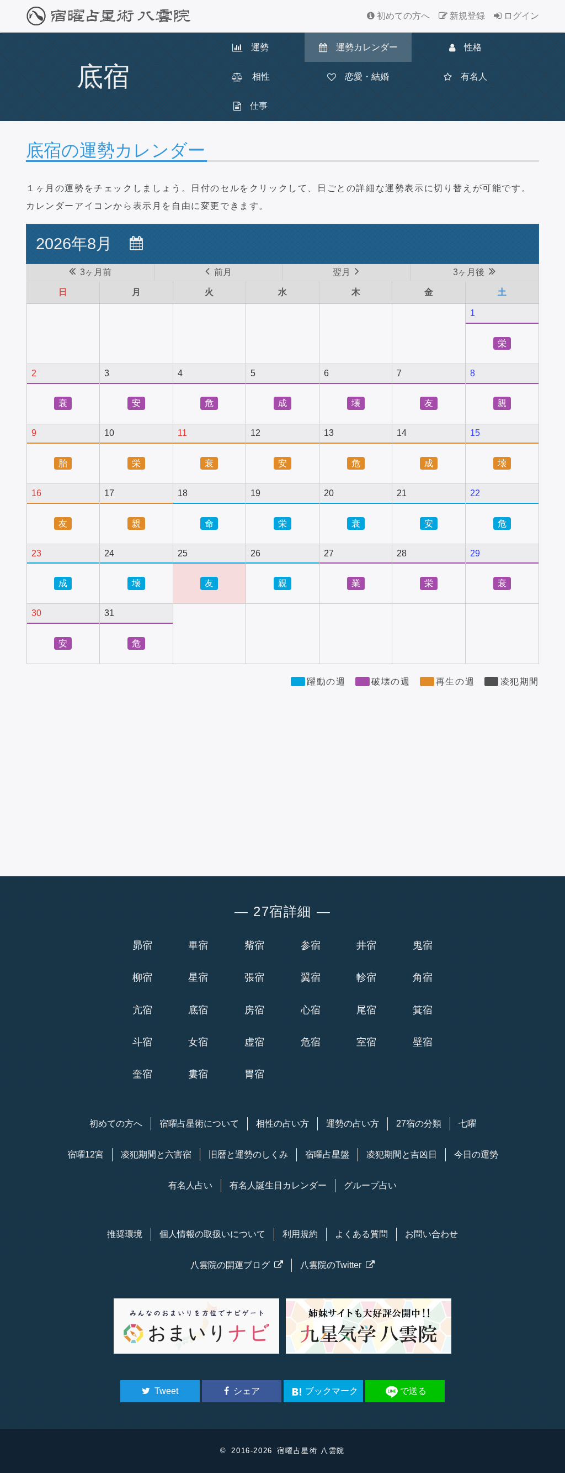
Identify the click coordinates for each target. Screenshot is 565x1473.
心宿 (311, 1010)
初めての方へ (402, 15)
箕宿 (423, 1010)
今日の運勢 (476, 1154)
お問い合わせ (431, 1234)
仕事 (254, 106)
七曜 (467, 1123)
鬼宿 (423, 945)
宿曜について (199, 1123)
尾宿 (366, 1010)
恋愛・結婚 (362, 76)
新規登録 (466, 15)
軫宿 (366, 977)
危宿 (311, 1042)
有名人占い (190, 1185)
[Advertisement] (282, 776)
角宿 (423, 977)
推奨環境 (124, 1234)
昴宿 (142, 945)
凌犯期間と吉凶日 (401, 1154)
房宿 (254, 1010)
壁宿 (423, 1042)
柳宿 (142, 977)
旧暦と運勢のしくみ (248, 1154)
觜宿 (254, 945)
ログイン (520, 15)
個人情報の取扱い (212, 1234)
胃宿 (254, 1074)
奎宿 (142, 1074)
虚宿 (254, 1042)
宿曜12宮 (85, 1154)
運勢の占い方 (352, 1123)
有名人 (469, 76)
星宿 (198, 977)
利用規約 (300, 1234)
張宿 (254, 977)
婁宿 (198, 1074)
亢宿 (142, 1010)
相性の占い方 (282, 1123)
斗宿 (142, 1042)
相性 (256, 76)
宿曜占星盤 (327, 1154)
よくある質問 (361, 1234)
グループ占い (370, 1185)
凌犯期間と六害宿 (156, 1154)
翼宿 (311, 977)
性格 (468, 47)
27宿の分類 (418, 1123)
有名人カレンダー (278, 1185)
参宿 (311, 945)
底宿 (198, 1010)
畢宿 (198, 945)
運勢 (255, 47)
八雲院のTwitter (333, 1265)
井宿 (366, 945)
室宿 (366, 1042)
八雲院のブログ (232, 1265)
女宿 (198, 1042)
